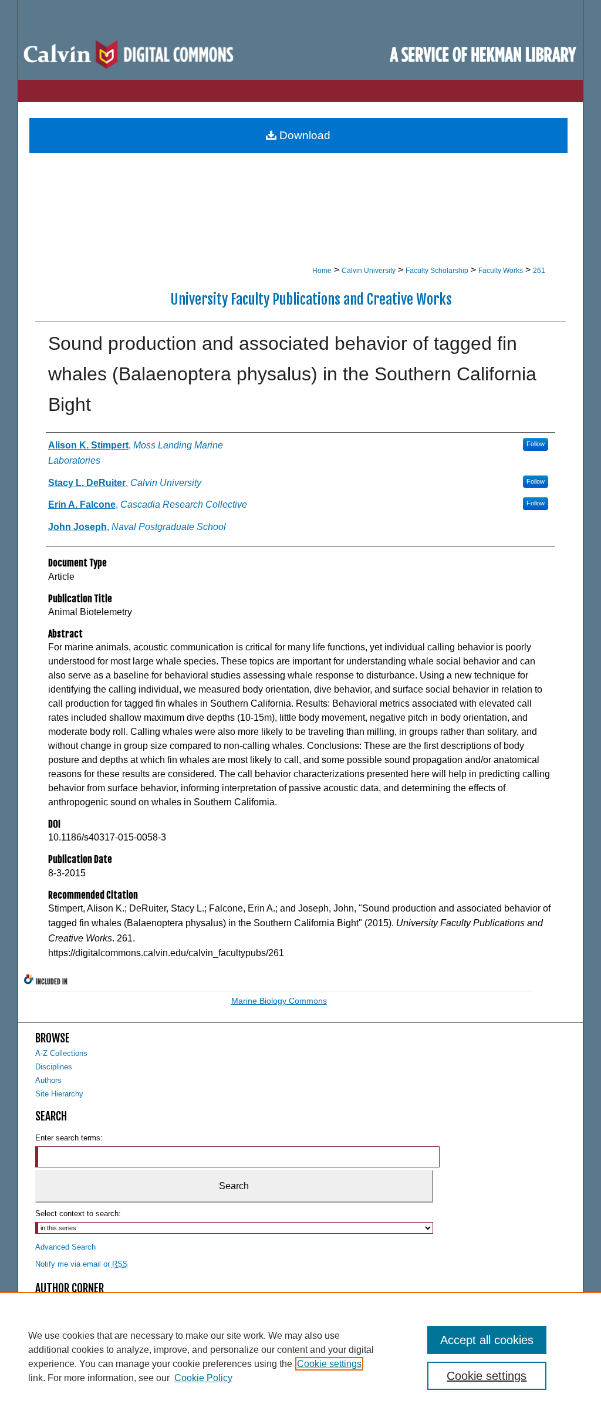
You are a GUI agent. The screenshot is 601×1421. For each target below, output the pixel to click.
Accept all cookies (487, 1340)
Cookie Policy (203, 1378)
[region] (300, 1356)
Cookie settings (329, 1364)
